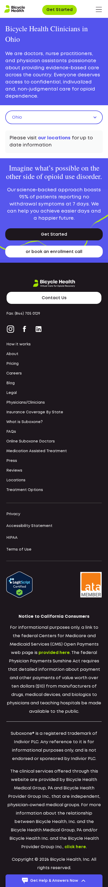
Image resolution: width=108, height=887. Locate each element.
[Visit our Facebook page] (24, 329)
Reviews (14, 470)
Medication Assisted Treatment (36, 451)
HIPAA (12, 537)
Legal (11, 392)
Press (11, 460)
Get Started (59, 10)
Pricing (12, 363)
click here (75, 847)
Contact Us (54, 298)
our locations (54, 138)
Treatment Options (24, 490)
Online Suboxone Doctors (30, 441)
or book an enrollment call (54, 252)
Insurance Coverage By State (34, 412)
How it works (18, 344)
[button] (99, 9)
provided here (54, 653)
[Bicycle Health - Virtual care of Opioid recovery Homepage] (14, 9)
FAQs (11, 431)
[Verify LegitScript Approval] (19, 585)
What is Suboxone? (24, 422)
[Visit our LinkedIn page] (38, 329)
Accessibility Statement (29, 525)
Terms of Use (18, 549)
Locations (15, 480)
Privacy (13, 514)
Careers (14, 373)
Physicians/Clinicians (25, 402)
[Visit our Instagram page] (11, 329)
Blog (10, 383)
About (12, 354)
